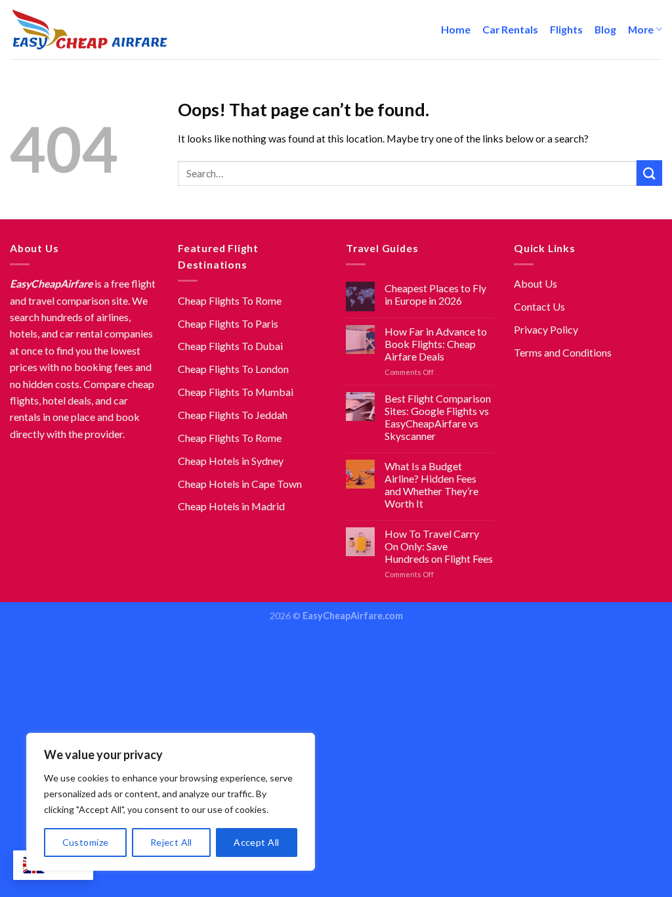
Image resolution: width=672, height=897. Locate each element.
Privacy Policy (546, 329)
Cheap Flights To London (233, 368)
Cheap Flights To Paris (228, 323)
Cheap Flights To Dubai (230, 345)
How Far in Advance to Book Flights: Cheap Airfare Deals (436, 343)
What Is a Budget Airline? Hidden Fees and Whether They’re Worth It (431, 485)
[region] (170, 802)
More (641, 29)
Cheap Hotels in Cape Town (240, 483)
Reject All (171, 842)
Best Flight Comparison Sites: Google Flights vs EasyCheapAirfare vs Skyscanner (438, 417)
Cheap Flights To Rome (230, 300)
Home (456, 29)
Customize (85, 842)
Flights (566, 29)
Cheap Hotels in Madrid (231, 506)
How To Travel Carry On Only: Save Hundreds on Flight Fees (439, 546)
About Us (535, 283)
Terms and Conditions (563, 352)
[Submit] (649, 173)
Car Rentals (510, 29)
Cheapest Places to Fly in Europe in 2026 (435, 294)
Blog (605, 29)
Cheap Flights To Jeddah (232, 414)
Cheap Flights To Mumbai (235, 391)
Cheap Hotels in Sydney (231, 460)
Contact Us (539, 306)
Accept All (256, 842)
